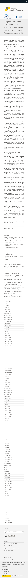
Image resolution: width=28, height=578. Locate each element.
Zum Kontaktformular (8, 550)
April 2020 (7, 449)
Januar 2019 (8, 479)
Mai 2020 (7, 447)
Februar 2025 (8, 337)
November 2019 (8, 459)
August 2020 (8, 441)
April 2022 (7, 406)
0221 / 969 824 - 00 (10, 545)
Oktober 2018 (8, 485)
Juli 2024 (7, 351)
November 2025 (8, 319)
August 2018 (8, 489)
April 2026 (7, 309)
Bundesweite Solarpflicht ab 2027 (12, 250)
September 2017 (9, 512)
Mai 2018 (7, 495)
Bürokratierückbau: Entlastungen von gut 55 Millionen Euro (14, 257)
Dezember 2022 (8, 390)
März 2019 (7, 475)
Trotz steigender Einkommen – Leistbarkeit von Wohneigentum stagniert (14, 267)
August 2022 (8, 398)
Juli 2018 (7, 491)
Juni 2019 (7, 469)
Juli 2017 (7, 516)
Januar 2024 (8, 364)
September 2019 (9, 463)
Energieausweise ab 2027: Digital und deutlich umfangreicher (13, 253)
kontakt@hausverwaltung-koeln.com (11, 548)
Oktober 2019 (8, 461)
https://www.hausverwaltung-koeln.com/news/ (13, 223)
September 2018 (9, 487)
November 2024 (8, 343)
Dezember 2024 (8, 341)
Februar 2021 (8, 428)
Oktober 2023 (8, 370)
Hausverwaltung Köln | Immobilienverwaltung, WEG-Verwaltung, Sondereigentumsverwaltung (14, 9)
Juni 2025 (7, 329)
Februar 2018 (8, 501)
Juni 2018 (7, 493)
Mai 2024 (7, 356)
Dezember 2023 (8, 366)
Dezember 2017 (8, 506)
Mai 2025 (7, 331)
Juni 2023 (7, 378)
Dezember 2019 (8, 457)
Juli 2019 (7, 467)
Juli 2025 (7, 327)
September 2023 (9, 372)
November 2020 (8, 435)
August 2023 (8, 374)
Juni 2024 (7, 354)
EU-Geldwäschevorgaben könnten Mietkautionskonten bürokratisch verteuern (14, 260)
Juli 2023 (7, 376)
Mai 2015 (7, 518)
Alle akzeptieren (6, 575)
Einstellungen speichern (18, 575)
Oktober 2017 (8, 510)
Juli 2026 (7, 303)
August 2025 (8, 325)
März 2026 (7, 311)
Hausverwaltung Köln (9, 559)
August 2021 (8, 416)
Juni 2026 (7, 305)
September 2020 (9, 439)
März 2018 (7, 499)
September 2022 (9, 396)
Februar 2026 (8, 313)
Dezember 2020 (8, 433)
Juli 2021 (7, 418)
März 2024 (7, 360)
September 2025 (9, 323)
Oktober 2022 (8, 394)
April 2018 (7, 497)
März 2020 (7, 451)
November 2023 (8, 368)
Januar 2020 (8, 455)
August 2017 (8, 514)
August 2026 (8, 301)
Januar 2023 (8, 388)
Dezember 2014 (8, 522)
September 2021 (9, 414)
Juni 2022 (7, 402)
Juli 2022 (7, 400)
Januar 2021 (8, 431)
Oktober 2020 (8, 437)
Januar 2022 (8, 412)
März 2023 (7, 384)
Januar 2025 (8, 339)
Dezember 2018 (8, 481)
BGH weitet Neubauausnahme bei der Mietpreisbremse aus (13, 241)
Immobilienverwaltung (8, 222)
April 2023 (7, 382)
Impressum (4, 566)
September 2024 (9, 347)
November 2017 (8, 508)
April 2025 (7, 333)
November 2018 (8, 483)
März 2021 (7, 426)
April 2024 (7, 358)
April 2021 (7, 424)
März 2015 (7, 520)
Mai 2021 (7, 422)
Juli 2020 (7, 443)
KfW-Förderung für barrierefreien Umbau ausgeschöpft (14, 245)
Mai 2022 (7, 404)
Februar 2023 (8, 386)
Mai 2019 (7, 471)
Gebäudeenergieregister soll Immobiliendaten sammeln (11, 248)
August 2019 (8, 465)
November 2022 (8, 392)
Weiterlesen (20, 564)
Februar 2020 (8, 453)
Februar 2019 (8, 477)
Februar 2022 (8, 410)
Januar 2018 (8, 503)
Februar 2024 (8, 362)
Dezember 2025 (8, 317)
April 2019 (7, 473)
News (13, 228)
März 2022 (7, 408)
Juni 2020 (7, 445)
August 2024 (8, 349)
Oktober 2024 (8, 345)
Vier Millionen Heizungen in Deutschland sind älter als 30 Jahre (14, 238)
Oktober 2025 (8, 321)
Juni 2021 (7, 420)
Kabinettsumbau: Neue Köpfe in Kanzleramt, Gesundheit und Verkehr (13, 264)
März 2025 (7, 335)
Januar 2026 (8, 315)
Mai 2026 (7, 307)
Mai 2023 (7, 380)
